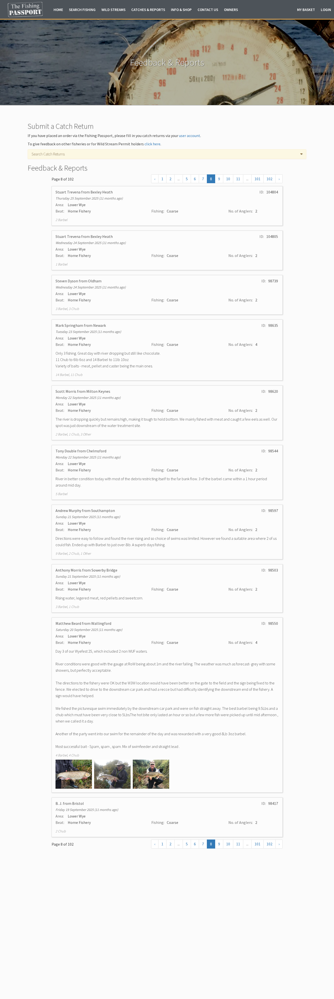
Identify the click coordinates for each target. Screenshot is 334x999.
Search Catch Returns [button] (48, 154)
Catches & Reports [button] (148, 9)
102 (269, 178)
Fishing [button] (82, 9)
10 (228, 178)
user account (189, 135)
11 (238, 178)
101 (257, 178)
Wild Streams (113, 9)
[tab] (167, 154)
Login (326, 9)
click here (152, 143)
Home (58, 9)
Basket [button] (306, 9)
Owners (231, 9)
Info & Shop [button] (181, 9)
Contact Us (208, 9)
